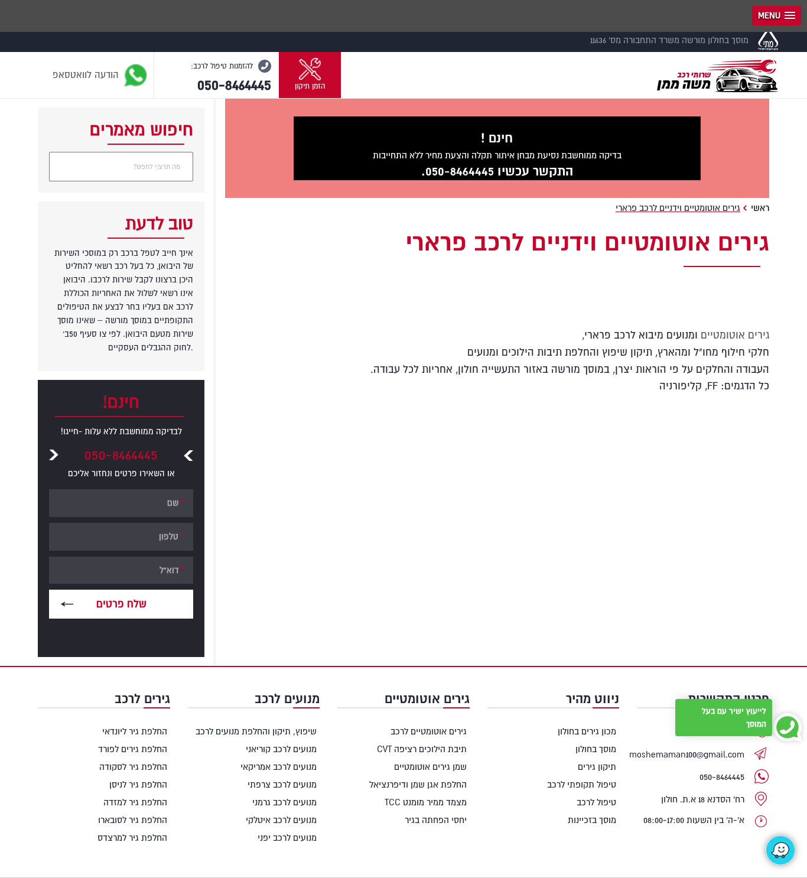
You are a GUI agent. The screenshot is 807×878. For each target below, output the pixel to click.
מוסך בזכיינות (592, 820)
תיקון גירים (597, 767)
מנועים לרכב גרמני (284, 802)
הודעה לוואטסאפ (87, 74)
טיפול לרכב (596, 802)
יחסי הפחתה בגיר (436, 820)
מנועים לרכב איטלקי (281, 820)
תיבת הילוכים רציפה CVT (422, 749)
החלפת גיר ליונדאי (134, 731)
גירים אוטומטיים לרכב (429, 731)
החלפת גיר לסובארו (132, 820)
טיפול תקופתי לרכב (581, 784)
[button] (310, 75)
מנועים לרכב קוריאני (281, 749)
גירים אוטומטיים (735, 335)
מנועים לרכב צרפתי (282, 784)
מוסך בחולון (595, 749)
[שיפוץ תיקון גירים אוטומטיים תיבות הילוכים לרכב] (715, 72)
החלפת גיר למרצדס (132, 838)
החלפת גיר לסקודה (133, 767)
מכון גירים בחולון (587, 731)
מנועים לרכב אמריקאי (278, 767)
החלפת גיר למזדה (135, 802)
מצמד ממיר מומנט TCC (426, 802)
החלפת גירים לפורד (132, 749)
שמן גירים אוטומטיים (430, 767)
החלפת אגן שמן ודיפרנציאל (418, 784)
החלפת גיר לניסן (138, 784)
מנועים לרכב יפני (287, 838)
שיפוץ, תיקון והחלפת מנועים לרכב (256, 731)
